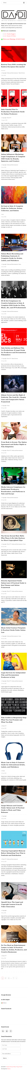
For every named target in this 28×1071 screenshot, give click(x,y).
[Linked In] (3, 1031)
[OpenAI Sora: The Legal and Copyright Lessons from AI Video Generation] (14, 891)
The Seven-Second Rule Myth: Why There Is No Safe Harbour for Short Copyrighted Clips (13, 538)
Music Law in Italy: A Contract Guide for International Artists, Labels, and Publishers (13, 765)
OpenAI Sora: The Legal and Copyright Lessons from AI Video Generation (12, 904)
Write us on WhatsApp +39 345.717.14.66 (14, 39)
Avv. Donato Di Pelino (10, 36)
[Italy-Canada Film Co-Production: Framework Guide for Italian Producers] (14, 98)
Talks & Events (22, 73)
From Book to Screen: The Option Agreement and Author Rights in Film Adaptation (14, 444)
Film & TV (9, 117)
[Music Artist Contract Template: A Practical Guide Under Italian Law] (14, 616)
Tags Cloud (19, 1066)
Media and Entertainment (12, 73)
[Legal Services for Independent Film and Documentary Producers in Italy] (14, 661)
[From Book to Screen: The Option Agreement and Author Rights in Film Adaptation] (14, 431)
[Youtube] (7, 1031)
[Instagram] (10, 1031)
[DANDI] (14, 15)
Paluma (8, 1068)
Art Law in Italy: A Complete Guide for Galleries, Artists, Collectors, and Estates (12, 208)
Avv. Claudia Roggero (10, 34)
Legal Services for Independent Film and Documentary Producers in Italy (13, 675)
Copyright (4, 73)
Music (20, 264)
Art (3, 214)
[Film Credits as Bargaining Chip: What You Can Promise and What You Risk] (14, 706)
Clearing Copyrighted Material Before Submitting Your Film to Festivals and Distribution (13, 853)
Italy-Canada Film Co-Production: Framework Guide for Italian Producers (13, 112)
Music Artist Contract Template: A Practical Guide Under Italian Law (13, 630)
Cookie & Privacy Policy (11, 1066)
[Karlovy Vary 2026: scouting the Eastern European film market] (14, 54)
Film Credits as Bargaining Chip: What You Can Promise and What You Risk (14, 720)
